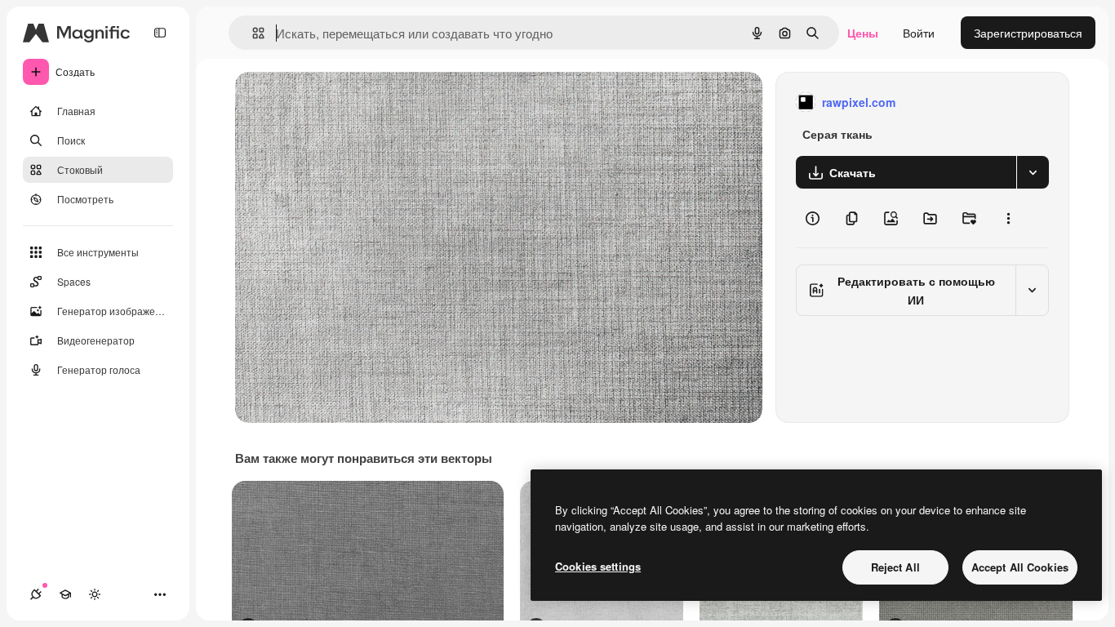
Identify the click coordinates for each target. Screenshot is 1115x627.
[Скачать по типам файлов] (1032, 172)
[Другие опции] (1008, 218)
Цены (862, 32)
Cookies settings (598, 566)
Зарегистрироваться (1028, 32)
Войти (919, 32)
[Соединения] (36, 594)
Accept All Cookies (1019, 567)
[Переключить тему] (95, 594)
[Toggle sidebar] (160, 33)
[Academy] (65, 594)
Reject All (895, 567)
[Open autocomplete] (251, 33)
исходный (344, 102)
